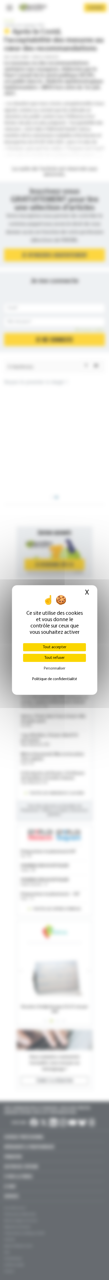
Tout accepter (54, 647)
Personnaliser (54, 668)
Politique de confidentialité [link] (54, 679)
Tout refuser (54, 658)
